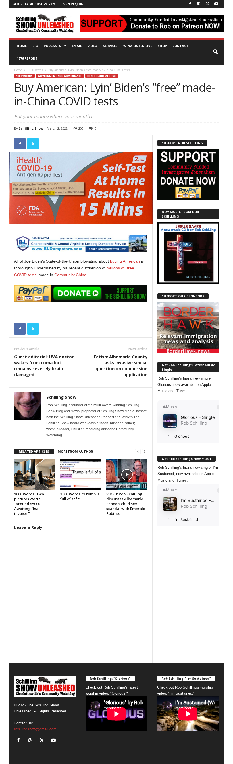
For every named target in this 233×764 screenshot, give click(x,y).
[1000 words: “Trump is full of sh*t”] (80, 474)
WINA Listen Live (137, 46)
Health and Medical (101, 76)
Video (92, 46)
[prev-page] (138, 452)
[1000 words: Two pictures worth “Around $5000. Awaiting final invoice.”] (34, 474)
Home (22, 46)
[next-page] (144, 452)
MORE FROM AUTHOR (75, 451)
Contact (180, 46)
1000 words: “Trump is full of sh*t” (79, 496)
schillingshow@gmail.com (35, 729)
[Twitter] (207, 4)
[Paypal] (198, 4)
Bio (35, 46)
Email (77, 46)
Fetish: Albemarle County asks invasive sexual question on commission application (120, 365)
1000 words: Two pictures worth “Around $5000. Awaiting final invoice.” (29, 503)
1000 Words (35, 70)
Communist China (70, 275)
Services (110, 46)
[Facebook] (189, 4)
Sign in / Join (73, 4)
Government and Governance (60, 76)
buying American (125, 261)
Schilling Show (31, 128)
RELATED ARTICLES (34, 451)
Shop (162, 46)
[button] (215, 52)
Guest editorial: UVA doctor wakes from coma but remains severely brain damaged (44, 365)
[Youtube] (216, 4)
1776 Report (27, 58)
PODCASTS (52, 46)
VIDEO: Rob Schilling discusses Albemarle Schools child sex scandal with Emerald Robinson (125, 503)
